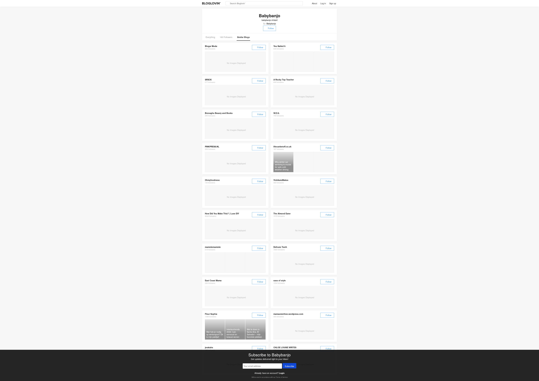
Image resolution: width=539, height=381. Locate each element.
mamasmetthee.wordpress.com (288, 314)
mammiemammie (213, 247)
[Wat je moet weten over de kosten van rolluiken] (235, 262)
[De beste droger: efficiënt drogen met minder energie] (215, 262)
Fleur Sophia (211, 314)
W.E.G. (276, 113)
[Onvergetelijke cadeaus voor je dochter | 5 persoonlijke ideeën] (255, 262)
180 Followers (226, 37)
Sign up (332, 3)
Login (282, 373)
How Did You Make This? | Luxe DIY (222, 213)
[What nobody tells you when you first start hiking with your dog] (304, 162)
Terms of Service (282, 377)
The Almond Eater (282, 213)
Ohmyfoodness (212, 180)
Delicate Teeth (280, 247)
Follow (271, 28)
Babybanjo (271, 23)
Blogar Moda (211, 46)
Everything (210, 37)
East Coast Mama (213, 280)
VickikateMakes (280, 180)
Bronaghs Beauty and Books (219, 113)
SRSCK (208, 79)
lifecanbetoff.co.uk (282, 146)
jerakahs (209, 347)
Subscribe (289, 366)
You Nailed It (279, 46)
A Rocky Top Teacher (283, 79)
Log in (323, 3)
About (314, 3)
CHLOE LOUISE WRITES (284, 347)
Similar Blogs (243, 37)
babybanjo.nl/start (270, 20)
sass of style (279, 280)
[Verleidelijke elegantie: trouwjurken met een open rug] (283, 62)
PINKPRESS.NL (212, 146)
